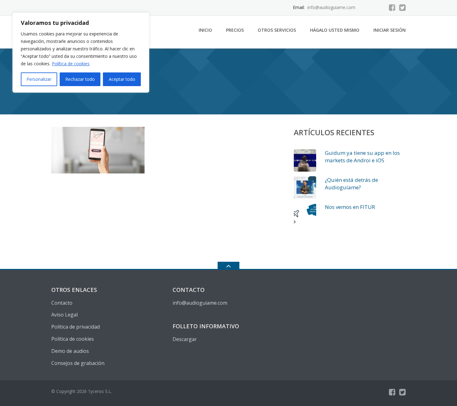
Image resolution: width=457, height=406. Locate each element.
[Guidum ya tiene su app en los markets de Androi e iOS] (305, 160)
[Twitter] (402, 7)
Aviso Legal (64, 314)
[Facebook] (392, 7)
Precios (235, 30)
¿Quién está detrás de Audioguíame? (351, 183)
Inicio (205, 30)
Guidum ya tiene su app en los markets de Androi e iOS (362, 156)
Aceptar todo (122, 79)
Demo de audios (70, 351)
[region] (80, 52)
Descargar (185, 339)
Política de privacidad (75, 326)
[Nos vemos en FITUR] (305, 214)
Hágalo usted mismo (334, 30)
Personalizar (38, 79)
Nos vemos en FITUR (350, 206)
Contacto (61, 302)
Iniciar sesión (389, 30)
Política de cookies (71, 64)
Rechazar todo (80, 79)
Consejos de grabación (77, 363)
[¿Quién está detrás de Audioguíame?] (305, 187)
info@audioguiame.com (200, 302)
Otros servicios (277, 30)
